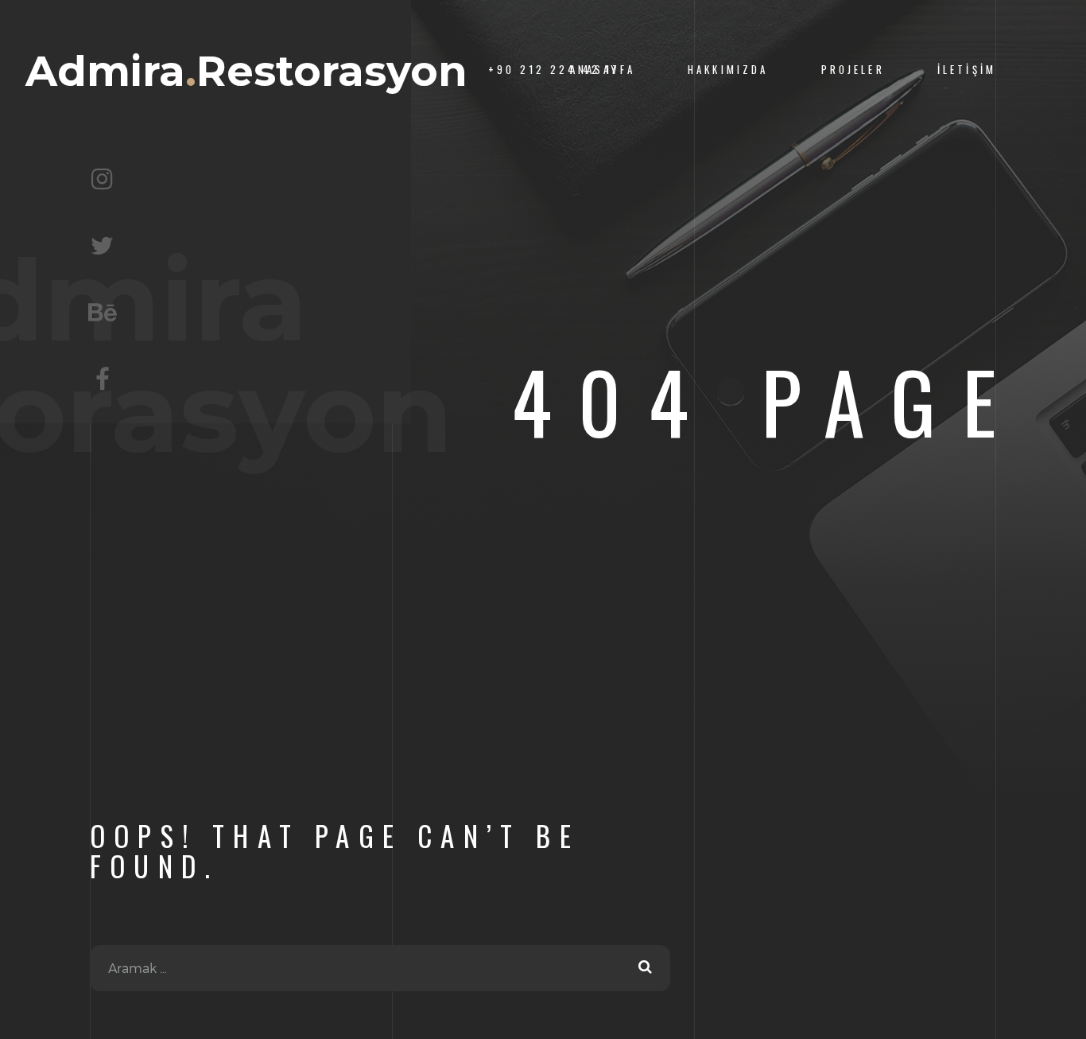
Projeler (853, 69)
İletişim (966, 69)
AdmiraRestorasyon (246, 70)
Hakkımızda (728, 69)
